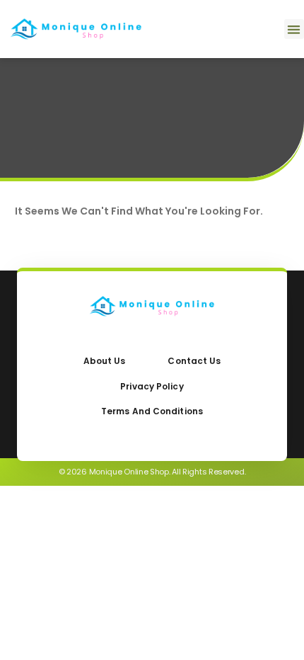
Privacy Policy (151, 386)
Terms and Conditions (152, 411)
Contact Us (194, 361)
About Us (104, 361)
